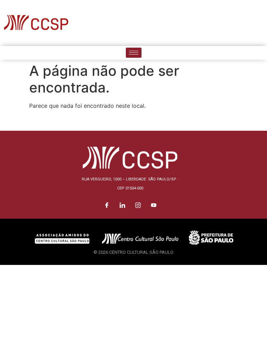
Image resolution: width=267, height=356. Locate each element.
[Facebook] (213, 23)
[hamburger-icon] (133, 53)
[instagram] (244, 23)
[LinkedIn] (229, 23)
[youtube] (260, 23)
